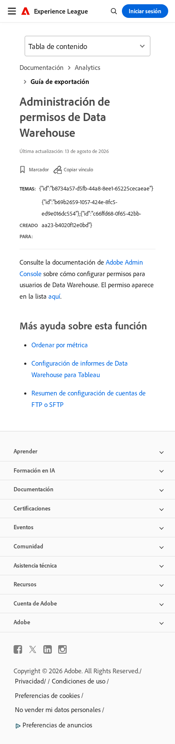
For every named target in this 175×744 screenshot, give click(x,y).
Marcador (39, 169)
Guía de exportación (60, 81)
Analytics (87, 67)
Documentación (42, 67)
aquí (54, 296)
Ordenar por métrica (59, 344)
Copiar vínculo (78, 169)
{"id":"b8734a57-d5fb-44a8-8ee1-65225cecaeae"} (96, 188)
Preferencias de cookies (47, 695)
